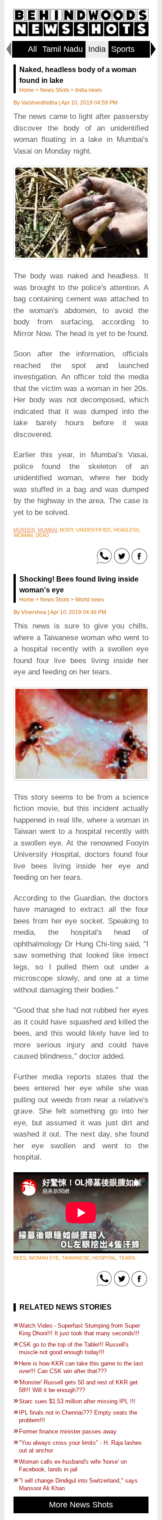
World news (89, 599)
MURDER (24, 529)
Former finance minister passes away (68, 1431)
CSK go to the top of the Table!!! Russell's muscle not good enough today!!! (74, 1348)
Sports (123, 49)
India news (88, 90)
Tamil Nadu (62, 49)
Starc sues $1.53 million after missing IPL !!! (77, 1401)
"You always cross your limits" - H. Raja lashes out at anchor (80, 1446)
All (32, 49)
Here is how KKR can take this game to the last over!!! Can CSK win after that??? (81, 1367)
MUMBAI (47, 529)
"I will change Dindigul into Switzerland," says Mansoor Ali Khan (78, 1484)
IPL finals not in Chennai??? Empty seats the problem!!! (78, 1416)
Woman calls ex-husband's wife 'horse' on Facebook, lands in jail (73, 1465)
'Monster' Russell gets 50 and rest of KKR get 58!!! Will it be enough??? (78, 1386)
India (97, 49)
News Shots (54, 90)
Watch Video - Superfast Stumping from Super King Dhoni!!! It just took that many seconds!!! (79, 1329)
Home (26, 90)
